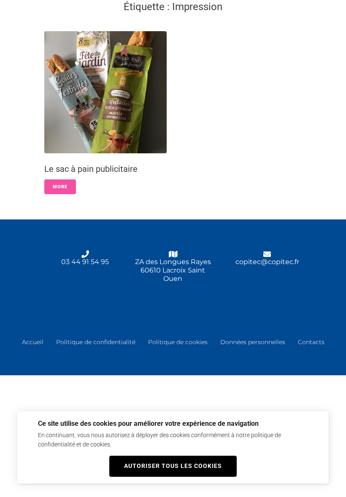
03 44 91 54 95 (85, 262)
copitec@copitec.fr (267, 262)
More (60, 187)
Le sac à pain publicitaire (91, 169)
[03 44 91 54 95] (85, 254)
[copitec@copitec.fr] (267, 254)
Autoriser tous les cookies (173, 465)
